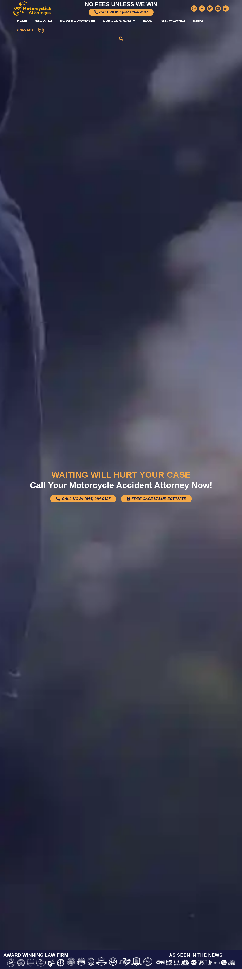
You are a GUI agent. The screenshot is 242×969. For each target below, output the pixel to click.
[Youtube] (218, 8)
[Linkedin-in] (226, 8)
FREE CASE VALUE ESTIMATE (158, 499)
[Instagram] (194, 8)
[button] (121, 38)
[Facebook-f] (202, 8)
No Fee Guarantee (77, 21)
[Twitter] (210, 8)
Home (22, 21)
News (198, 21)
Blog (148, 21)
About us (44, 21)
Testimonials (172, 21)
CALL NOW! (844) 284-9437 (85, 499)
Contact (25, 30)
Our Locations (117, 21)
